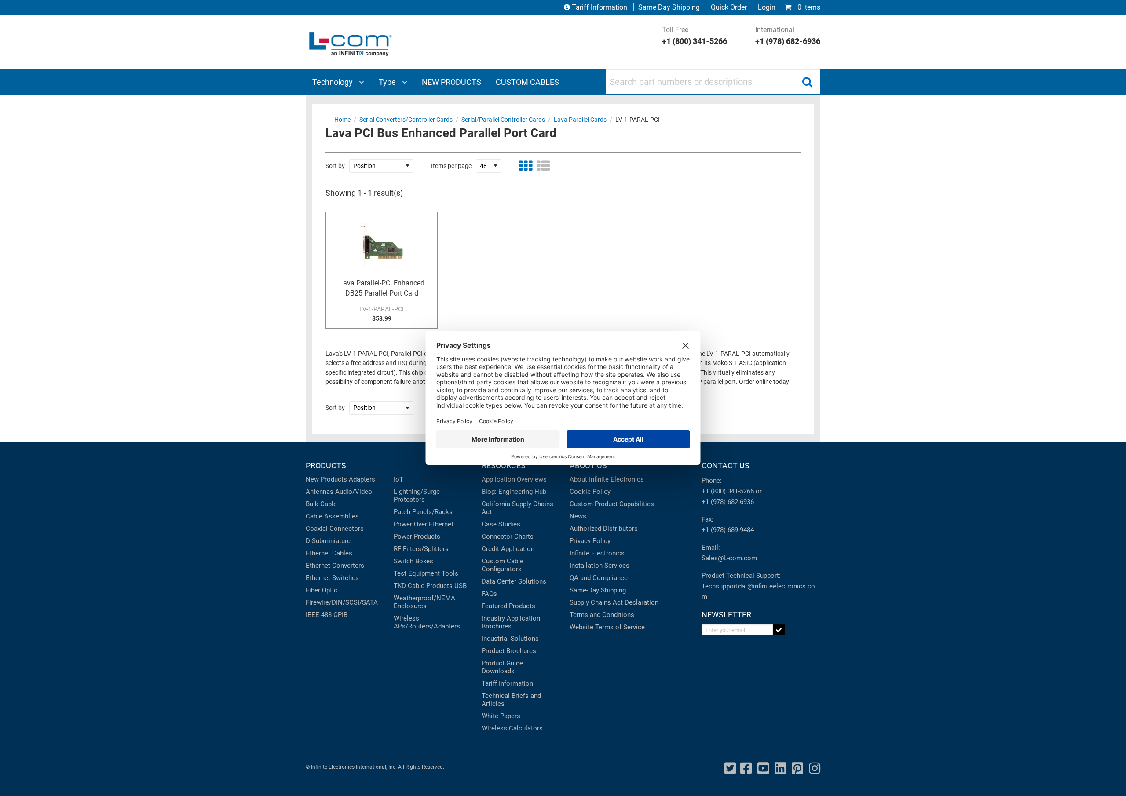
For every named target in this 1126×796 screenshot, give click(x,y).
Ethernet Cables (329, 553)
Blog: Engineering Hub (514, 492)
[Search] (807, 82)
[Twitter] (730, 768)
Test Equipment (417, 573)
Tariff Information (599, 7)
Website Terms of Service (607, 627)
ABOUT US (588, 465)
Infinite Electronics (597, 553)
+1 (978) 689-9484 (728, 530)
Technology (333, 82)
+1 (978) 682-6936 (728, 502)
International (787, 36)
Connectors (346, 529)
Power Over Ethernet (423, 524)
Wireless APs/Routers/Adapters (427, 622)
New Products (326, 479)
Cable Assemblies (332, 516)
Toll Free (694, 36)
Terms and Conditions (602, 615)
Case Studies (501, 524)
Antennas (319, 492)
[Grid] (525, 165)
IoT (398, 479)
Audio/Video (353, 492)
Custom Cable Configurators (502, 565)
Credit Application (508, 549)
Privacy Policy (590, 541)
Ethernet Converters (335, 566)
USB (460, 586)
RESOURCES (504, 465)
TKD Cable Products (423, 586)
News (578, 516)
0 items (808, 7)
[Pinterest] (797, 768)
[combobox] (713, 81)
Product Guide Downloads (502, 667)
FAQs (489, 594)
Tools (450, 573)
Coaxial (317, 529)
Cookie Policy (590, 492)
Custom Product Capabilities (612, 504)
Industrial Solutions (510, 639)
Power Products (417, 536)
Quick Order (729, 7)
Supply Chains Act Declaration (614, 602)
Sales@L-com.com (729, 558)
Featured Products (508, 606)
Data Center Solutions (514, 581)
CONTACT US (725, 465)
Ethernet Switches (332, 578)
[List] (543, 165)
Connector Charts (508, 536)
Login (766, 7)
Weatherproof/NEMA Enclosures (424, 602)
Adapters (362, 479)
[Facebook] (746, 768)
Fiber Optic (321, 590)
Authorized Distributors (604, 529)
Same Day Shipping (669, 7)
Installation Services (599, 566)
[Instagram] (814, 768)
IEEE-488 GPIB (326, 615)
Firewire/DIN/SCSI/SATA (342, 602)
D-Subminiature (328, 541)
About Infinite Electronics (607, 479)
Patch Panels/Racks (423, 512)
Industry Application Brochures (511, 622)
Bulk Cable (321, 504)
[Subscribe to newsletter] (779, 629)
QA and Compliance (599, 578)
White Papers (501, 716)
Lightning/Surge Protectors (417, 496)
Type (388, 82)
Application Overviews (514, 479)
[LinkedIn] (780, 768)
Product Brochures (509, 651)
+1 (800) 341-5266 (728, 491)
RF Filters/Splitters (421, 549)
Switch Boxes (413, 561)
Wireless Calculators (512, 728)
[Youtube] (763, 768)
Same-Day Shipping (598, 590)
